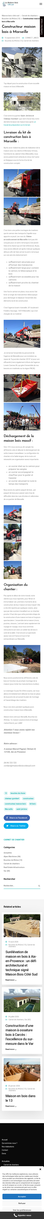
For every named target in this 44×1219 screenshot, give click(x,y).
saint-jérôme (21, 809)
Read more (10, 980)
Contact (5, 1150)
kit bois (33, 804)
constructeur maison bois (15, 804)
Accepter (22, 1196)
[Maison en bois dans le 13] (22, 1070)
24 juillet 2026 (13, 1017)
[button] (40, 1169)
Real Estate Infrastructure (14, 867)
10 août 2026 (13, 942)
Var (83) (7, 871)
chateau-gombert (12, 798)
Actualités (8, 853)
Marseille (9, 809)
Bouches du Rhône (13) (14, 41)
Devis (4, 1153)
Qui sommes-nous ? (9, 1143)
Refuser (22, 1203)
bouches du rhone (18, 793)
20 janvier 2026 (14, 1086)
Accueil (4, 1140)
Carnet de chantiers (31, 41)
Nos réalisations (8, 1147)
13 (6, 793)
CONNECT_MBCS (32, 38)
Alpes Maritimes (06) (12, 856)
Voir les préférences (22, 1210)
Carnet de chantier (14, 840)
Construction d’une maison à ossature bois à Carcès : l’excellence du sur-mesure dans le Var (19, 1035)
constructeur (28, 798)
